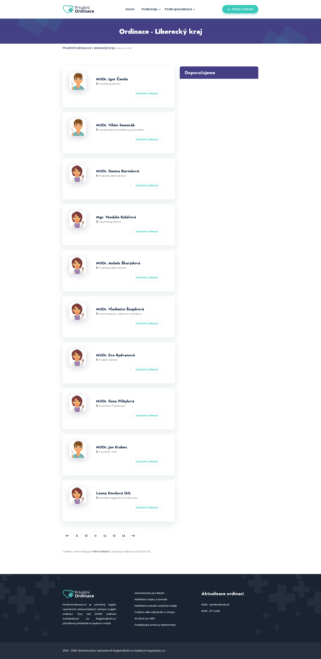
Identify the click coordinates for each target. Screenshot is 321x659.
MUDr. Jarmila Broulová (215, 604)
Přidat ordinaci (242, 9)
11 (95, 536)
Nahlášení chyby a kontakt (151, 599)
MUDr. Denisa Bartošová (117, 171)
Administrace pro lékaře (149, 593)
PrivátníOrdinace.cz (77, 48)
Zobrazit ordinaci (146, 93)
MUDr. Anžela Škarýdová (118, 263)
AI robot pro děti (145, 618)
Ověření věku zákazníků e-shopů (155, 612)
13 (114, 536)
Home (130, 9)
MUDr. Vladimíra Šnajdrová (120, 309)
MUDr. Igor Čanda (112, 79)
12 (104, 536)
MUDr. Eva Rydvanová (115, 355)
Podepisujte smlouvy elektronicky (155, 625)
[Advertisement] (219, 102)
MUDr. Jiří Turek (210, 611)
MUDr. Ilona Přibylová (115, 401)
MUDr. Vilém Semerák (115, 125)
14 (123, 536)
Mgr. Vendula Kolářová (116, 217)
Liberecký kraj (104, 48)
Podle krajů (149, 9)
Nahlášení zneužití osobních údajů (156, 605)
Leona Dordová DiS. (113, 493)
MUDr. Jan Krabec (111, 447)
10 (86, 536)
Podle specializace (178, 9)
